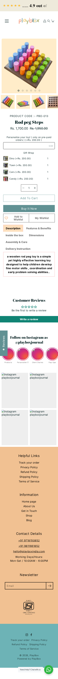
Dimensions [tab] (36, 235)
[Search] (49, 21)
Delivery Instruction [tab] (18, 248)
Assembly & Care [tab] (16, 242)
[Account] (45, 21)
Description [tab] (13, 228)
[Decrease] (23, 187)
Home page (29, 501)
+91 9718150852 (29, 540)
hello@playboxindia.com (29, 551)
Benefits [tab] (38, 228)
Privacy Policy (29, 467)
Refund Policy (29, 472)
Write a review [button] (29, 319)
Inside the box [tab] (14, 235)
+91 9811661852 (29, 546)
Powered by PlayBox (29, 658)
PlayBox (34, 655)
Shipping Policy (29, 476)
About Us (29, 506)
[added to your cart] (53, 21)
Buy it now (29, 208)
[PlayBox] (29, 21)
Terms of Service (29, 481)
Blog (29, 520)
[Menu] (6, 21)
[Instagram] (26, 634)
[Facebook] (31, 634)
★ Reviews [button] (3, 343)
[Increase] (34, 187)
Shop (29, 515)
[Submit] (49, 585)
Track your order (29, 462)
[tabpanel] (29, 264)
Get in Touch (29, 510)
